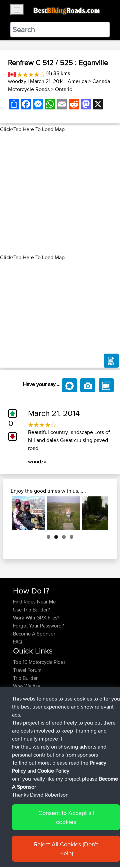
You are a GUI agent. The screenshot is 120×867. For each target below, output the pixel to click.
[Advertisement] (60, 193)
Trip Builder (25, 678)
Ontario (63, 89)
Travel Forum (27, 670)
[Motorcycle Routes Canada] (12, 73)
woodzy (17, 81)
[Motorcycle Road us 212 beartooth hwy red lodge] (28, 513)
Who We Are (26, 686)
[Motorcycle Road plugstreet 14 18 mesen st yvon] (63, 513)
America (77, 81)
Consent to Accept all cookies (66, 817)
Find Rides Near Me (34, 601)
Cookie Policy (53, 771)
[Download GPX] (111, 361)
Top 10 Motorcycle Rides (39, 662)
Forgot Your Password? (38, 625)
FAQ (17, 641)
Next (98, 513)
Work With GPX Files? (36, 617)
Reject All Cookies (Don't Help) (66, 848)
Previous (22, 513)
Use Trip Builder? (31, 609)
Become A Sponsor (34, 633)
